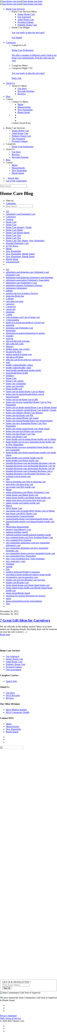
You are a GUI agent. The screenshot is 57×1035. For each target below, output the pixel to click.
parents (9, 566)
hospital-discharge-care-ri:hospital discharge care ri (29, 471)
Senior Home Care (26, 14)
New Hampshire (25, 109)
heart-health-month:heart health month (23, 370)
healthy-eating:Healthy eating (19, 365)
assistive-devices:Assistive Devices (22, 293)
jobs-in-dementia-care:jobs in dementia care (26, 481)
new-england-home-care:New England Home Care (29, 537)
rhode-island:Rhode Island (18, 593)
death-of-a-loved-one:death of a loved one (25, 322)
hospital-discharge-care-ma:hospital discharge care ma (30, 463)
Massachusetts (24, 107)
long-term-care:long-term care (19, 484)
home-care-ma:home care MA (19, 415)
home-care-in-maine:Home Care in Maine (25, 391)
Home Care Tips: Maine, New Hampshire (25, 240)
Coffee (9, 314)
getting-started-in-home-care (19, 354)
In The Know (12, 246)
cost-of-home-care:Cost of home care (23, 317)
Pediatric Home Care (27, 25)
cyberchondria (12, 320)
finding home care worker (18, 349)
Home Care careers (15, 381)
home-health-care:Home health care (22, 460)
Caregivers (11, 216)
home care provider (15, 386)
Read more (5, 634)
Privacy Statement (8, 1015)
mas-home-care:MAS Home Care (21, 513)
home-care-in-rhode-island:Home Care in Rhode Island (31, 407)
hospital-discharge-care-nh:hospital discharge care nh (30, 468)
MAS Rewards (13, 695)
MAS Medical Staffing (16, 709)
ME (7, 524)
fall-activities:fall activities (18, 341)
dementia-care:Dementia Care (19, 328)
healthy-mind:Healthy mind (18, 367)
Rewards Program (26, 91)
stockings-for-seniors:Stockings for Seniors (25, 596)
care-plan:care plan (14, 301)
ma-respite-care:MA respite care (20, 487)
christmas (10, 312)
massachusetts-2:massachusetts (20, 516)
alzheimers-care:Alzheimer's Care (21, 282)
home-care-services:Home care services (24, 431)
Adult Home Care (26, 19)
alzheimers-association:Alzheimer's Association (27, 280)
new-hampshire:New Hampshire (21, 556)
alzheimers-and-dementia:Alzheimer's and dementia (29, 277)
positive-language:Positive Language (23, 572)
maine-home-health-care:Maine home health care (28, 497)
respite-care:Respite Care (17, 582)
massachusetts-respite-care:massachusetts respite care (30, 521)
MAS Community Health (17, 712)
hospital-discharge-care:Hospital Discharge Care (28, 473)
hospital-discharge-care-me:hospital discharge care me (30, 466)
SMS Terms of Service (10, 1018)
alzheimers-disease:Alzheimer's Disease (24, 285)
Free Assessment (13, 669)
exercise (9, 338)
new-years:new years (15, 561)
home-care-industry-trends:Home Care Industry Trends (31, 410)
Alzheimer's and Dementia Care (20, 214)
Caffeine (10, 298)
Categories (11, 203)
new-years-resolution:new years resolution (25, 558)
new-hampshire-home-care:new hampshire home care (30, 553)
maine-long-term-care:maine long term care (25, 500)
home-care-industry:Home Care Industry (24, 412)
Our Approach (24, 17)
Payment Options (25, 22)
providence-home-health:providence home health (28, 574)
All (7, 211)
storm (8, 598)
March (9, 505)
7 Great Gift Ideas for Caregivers (25, 620)
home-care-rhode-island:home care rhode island (28, 428)
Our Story (22, 88)
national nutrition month (17, 532)
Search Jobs (13, 178)
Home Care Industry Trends (19, 227)
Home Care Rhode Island (17, 232)
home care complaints (16, 383)
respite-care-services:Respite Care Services (25, 580)
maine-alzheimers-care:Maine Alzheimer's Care (27, 492)
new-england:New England (18, 540)
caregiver (10, 304)
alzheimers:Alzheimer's (16, 288)
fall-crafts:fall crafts (15, 343)
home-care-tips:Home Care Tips (20, 434)
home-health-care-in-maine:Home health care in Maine (31, 439)
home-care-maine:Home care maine (22, 418)
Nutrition (10, 564)
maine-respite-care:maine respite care (23, 503)
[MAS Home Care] (21, 2)
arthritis (9, 290)
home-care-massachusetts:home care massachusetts (29, 420)
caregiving (10, 309)
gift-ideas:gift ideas (14, 357)
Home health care (14, 389)
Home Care (11, 222)
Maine (20, 104)
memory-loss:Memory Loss (18, 529)
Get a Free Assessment (16, 181)
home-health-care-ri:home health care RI (24, 458)
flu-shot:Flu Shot (13, 351)
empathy (10, 336)
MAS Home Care (14, 508)
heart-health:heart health (17, 373)
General (9, 219)
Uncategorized (12, 262)
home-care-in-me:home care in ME (22, 399)
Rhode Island (24, 112)
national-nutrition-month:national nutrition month (28, 534)
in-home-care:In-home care (18, 476)
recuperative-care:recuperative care (22, 577)
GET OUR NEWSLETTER (16, 982)
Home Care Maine (14, 230)
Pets (8, 569)
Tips (8, 603)
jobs (8, 479)
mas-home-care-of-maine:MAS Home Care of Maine (30, 511)
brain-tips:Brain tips (15, 296)
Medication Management (17, 527)
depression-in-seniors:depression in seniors (25, 333)
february (10, 346)
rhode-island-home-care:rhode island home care (28, 585)
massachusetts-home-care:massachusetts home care (29, 519)
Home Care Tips (13, 235)
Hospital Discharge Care (17, 243)
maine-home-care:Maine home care (22, 495)
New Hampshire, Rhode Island (20, 254)
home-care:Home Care (16, 436)
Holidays (10, 375)
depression (11, 330)
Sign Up (7, 988)
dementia (10, 325)
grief (8, 362)
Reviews (22, 94)
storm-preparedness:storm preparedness (24, 601)
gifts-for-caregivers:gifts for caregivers (23, 359)
